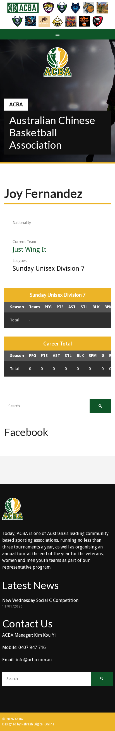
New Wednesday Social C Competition (40, 600)
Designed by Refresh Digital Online (28, 724)
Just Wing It (29, 249)
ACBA (16, 104)
